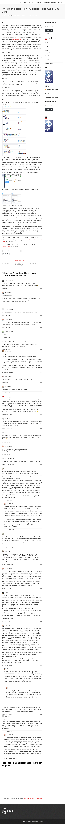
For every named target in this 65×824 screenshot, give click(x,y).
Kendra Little (8, 351)
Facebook (47, 50)
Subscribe (49, 30)
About (25, 2)
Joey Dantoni (8, 376)
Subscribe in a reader (52, 89)
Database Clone (5, 260)
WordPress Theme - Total (28, 821)
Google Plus (48, 53)
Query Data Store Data (34, 260)
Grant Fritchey (8, 292)
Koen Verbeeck (9, 280)
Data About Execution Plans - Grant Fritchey (13, 705)
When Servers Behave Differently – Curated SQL (14, 342)
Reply (41, 288)
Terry (6, 592)
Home (21, 2)
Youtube (47, 55)
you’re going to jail (17, 39)
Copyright (31, 2)
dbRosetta (60, 2)
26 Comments (38, 22)
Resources (38, 2)
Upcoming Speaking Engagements (49, 2)
